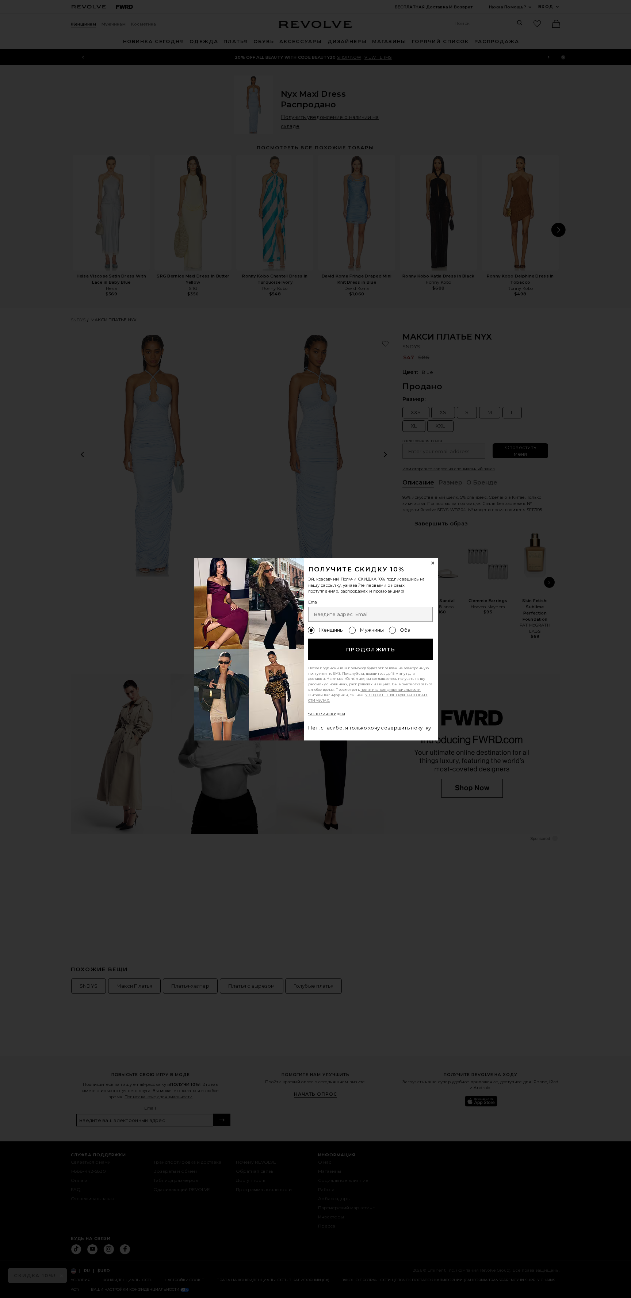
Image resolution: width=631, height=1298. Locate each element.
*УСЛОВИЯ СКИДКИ (326, 714)
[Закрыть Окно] (433, 563)
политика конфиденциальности (390, 690)
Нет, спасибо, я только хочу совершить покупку (369, 728)
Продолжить (370, 649)
